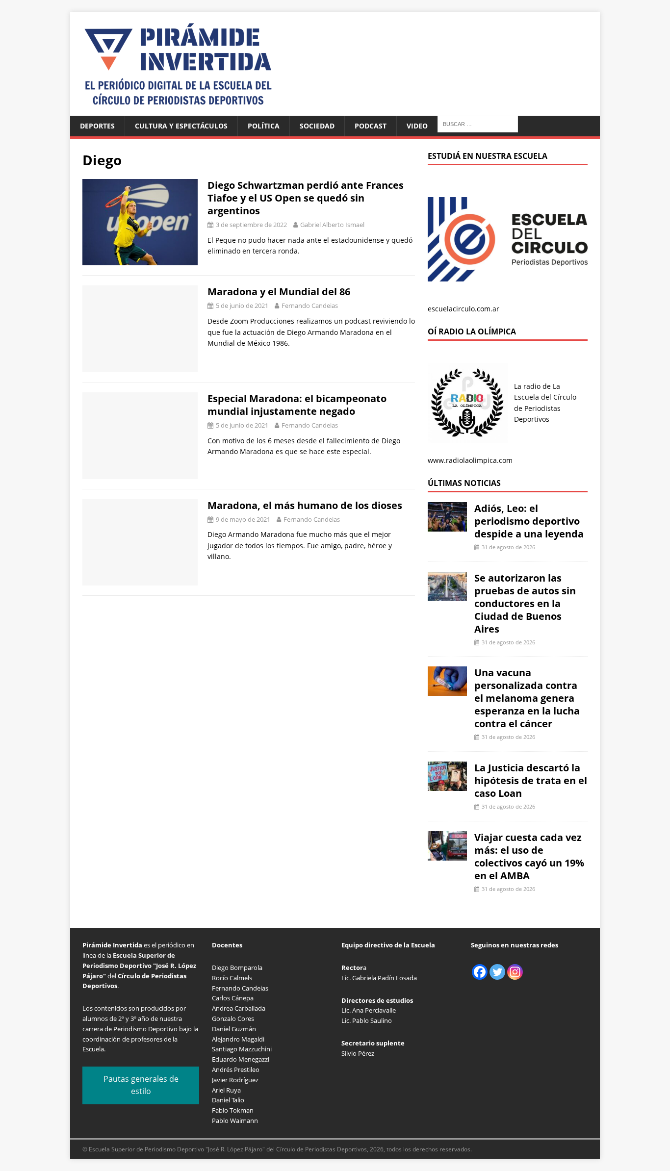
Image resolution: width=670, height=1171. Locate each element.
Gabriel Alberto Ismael (332, 224)
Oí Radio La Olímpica (472, 331)
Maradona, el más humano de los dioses (304, 505)
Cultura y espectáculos (181, 125)
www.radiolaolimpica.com (470, 460)
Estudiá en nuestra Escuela (487, 156)
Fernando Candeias (310, 305)
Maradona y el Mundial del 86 (278, 291)
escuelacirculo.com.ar (463, 308)
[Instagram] (515, 972)
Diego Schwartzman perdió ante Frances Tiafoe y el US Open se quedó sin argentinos (305, 197)
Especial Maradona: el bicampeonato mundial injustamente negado (297, 405)
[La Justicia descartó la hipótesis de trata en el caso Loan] (447, 785)
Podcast (371, 125)
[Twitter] (497, 972)
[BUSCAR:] (478, 123)
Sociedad (317, 125)
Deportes (97, 125)
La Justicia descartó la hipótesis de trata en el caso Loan (530, 780)
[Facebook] (480, 972)
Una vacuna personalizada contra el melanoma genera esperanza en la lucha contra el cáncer (527, 698)
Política (264, 125)
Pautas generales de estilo (141, 1085)
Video (417, 125)
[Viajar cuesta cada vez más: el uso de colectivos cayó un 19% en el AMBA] (447, 854)
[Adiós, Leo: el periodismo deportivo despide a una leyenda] (447, 526)
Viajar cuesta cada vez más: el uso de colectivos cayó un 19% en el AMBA (529, 856)
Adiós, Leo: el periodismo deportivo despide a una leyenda (529, 521)
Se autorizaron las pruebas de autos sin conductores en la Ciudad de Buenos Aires (525, 603)
